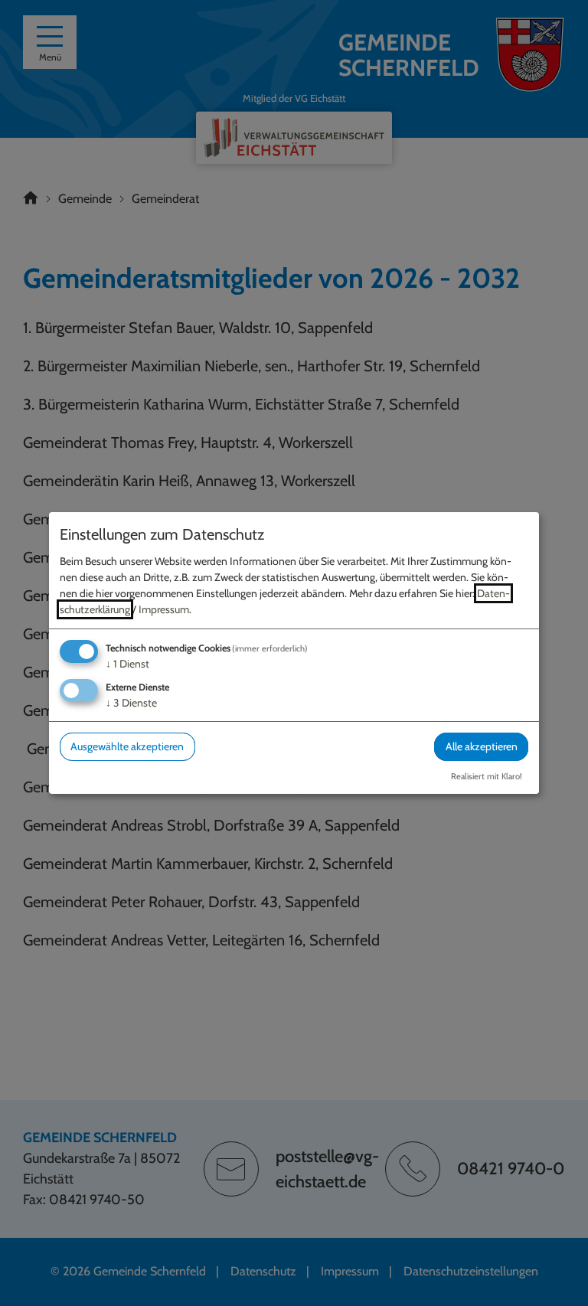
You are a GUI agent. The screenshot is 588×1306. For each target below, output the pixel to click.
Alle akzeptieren (482, 746)
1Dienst (127, 664)
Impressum (164, 609)
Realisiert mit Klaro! (486, 776)
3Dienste (131, 703)
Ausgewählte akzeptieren (127, 746)
